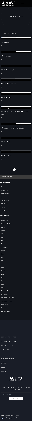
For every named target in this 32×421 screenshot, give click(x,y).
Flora (2, 240)
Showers (3, 197)
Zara (2, 274)
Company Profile (8, 337)
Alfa (2, 260)
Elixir (2, 284)
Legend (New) (5, 220)
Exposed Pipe (5, 291)
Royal (3, 227)
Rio (2, 257)
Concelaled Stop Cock (7, 297)
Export (4, 363)
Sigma (3, 281)
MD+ (2, 287)
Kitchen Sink (4, 203)
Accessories (4, 207)
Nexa (2, 237)
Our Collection (8, 359)
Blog (3, 367)
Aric (2, 277)
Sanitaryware (5, 200)
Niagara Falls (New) (6, 223)
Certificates (7, 345)
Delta (2, 254)
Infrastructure (8, 341)
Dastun (3, 270)
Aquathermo (4, 190)
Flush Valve (4, 304)
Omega (3, 230)
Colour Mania (5, 193)
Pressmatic (4, 294)
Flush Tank (4, 307)
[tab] (1, 33)
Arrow (3, 264)
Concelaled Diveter (6, 301)
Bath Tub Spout (5, 311)
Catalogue (6, 349)
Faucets (3, 187)
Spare (3, 210)
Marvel (3, 250)
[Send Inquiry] (1, 45)
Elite (2, 267)
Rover (3, 244)
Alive (2, 234)
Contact (5, 371)
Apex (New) (4, 247)
